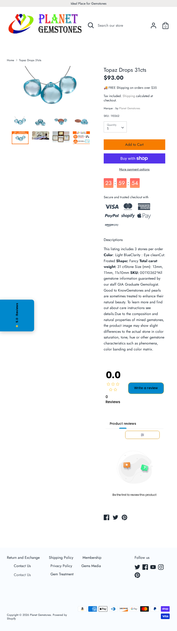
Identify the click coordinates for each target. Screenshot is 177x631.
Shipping (129, 96)
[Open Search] (90, 25)
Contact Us (22, 565)
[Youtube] (153, 567)
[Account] (153, 23)
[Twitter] (138, 567)
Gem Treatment (62, 574)
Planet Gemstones (129, 108)
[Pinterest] (138, 575)
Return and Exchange (23, 557)
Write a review (146, 388)
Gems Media (91, 565)
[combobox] (115, 126)
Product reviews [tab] (123, 423)
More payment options (134, 169)
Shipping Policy (61, 557)
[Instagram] (161, 567)
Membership (92, 557)
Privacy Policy (61, 565)
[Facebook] (145, 567)
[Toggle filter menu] (142, 435)
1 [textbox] (108, 128)
